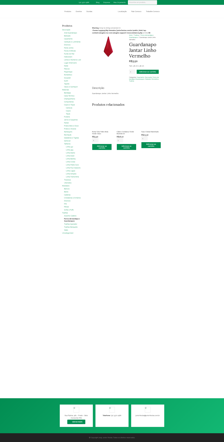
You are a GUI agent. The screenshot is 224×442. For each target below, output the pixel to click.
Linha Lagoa (70, 171)
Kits (65, 204)
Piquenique (68, 72)
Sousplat (67, 78)
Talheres (67, 144)
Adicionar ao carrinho (147, 72)
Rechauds (67, 135)
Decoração (148, 77)
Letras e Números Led (72, 60)
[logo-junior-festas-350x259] (105, 11)
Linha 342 (69, 147)
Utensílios (67, 183)
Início (130, 35)
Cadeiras (67, 195)
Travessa (67, 180)
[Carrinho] (159, 2)
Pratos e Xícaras (70, 129)
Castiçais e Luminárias (72, 42)
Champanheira (69, 99)
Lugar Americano (70, 63)
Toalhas (136, 35)
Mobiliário (65, 186)
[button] (72, 11)
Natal (66, 66)
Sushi (66, 81)
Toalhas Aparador (70, 224)
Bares (66, 192)
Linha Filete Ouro (72, 165)
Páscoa (66, 69)
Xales (66, 230)
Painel (66, 123)
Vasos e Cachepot (71, 87)
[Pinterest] (70, 2)
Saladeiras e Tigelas (71, 138)
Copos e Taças (69, 105)
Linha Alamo (70, 153)
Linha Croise (70, 162)
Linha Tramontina (72, 177)
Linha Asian (70, 156)
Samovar (67, 141)
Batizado (67, 36)
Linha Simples (71, 174)
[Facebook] (63, 2)
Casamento (140, 77)
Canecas (69, 108)
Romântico (155, 79)
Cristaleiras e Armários (72, 198)
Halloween (68, 57)
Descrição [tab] (98, 87)
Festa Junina (68, 48)
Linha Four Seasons (73, 168)
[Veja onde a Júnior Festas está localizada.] (76, 416)
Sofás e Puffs (69, 210)
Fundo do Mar (69, 54)
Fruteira (67, 117)
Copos (68, 111)
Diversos (67, 45)
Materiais (148, 79)
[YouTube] (73, 2)
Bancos (67, 189)
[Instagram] (66, 2)
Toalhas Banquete (71, 227)
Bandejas (67, 93)
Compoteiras (69, 102)
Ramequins (68, 132)
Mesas (66, 207)
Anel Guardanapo (70, 33)
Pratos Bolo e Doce (71, 126)
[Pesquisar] (155, 2)
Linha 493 (69, 150)
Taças (68, 114)
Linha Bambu (71, 159)
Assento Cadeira (70, 216)
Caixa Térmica (69, 96)
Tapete (66, 84)
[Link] (148, 416)
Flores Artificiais (70, 51)
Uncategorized (67, 233)
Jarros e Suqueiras (71, 120)
